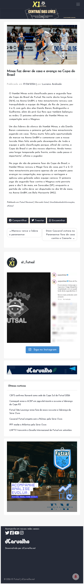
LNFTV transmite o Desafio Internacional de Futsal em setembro (40, 430)
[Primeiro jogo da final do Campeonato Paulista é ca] (42, 307)
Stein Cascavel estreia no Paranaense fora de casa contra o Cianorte (60, 235)
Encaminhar (58, 220)
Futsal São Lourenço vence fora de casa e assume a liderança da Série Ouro (40, 412)
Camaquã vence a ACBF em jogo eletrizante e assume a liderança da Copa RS (41, 403)
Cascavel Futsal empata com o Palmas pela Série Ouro (35, 419)
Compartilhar (19, 220)
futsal (46, 202)
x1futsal (10, 206)
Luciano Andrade (52, 84)
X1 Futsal (15, 579)
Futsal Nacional (26, 202)
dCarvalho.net (29, 548)
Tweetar (39, 220)
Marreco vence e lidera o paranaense (23, 233)
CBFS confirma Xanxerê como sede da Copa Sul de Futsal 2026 (39, 396)
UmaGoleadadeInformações (62, 202)
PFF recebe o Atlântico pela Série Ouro (27, 425)
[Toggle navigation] (78, 4)
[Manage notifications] (75, 576)
